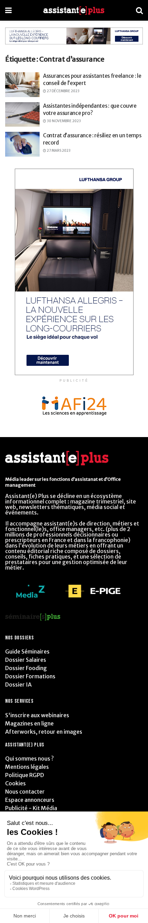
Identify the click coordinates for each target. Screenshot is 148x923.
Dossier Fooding (26, 668)
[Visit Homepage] (74, 10)
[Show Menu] (8, 10)
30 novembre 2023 (63, 121)
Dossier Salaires (25, 659)
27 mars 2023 (58, 150)
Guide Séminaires (27, 651)
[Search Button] (139, 10)
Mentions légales (27, 766)
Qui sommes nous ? (29, 758)
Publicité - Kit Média (31, 808)
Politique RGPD (24, 775)
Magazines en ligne (29, 723)
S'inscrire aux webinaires (37, 715)
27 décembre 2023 (63, 91)
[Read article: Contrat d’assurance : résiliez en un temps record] (22, 144)
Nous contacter (25, 791)
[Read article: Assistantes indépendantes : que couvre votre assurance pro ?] (22, 114)
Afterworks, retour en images (43, 731)
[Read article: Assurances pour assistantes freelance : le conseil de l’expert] (22, 84)
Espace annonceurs (29, 799)
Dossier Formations (30, 676)
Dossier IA (18, 684)
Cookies (15, 783)
